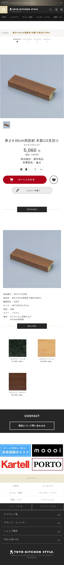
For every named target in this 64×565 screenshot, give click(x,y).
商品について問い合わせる (32, 425)
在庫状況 (28, 162)
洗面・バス (58, 17)
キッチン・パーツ (43, 17)
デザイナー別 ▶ (48, 506)
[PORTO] (47, 470)
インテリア (14, 17)
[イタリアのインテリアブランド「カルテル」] (15, 470)
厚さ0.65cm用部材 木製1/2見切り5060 (31, 33)
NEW (4, 17)
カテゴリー (32, 478)
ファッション (47, 499)
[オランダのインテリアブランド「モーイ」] (47, 456)
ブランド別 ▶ (16, 506)
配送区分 (7, 302)
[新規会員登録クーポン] (15, 456)
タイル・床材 (27, 17)
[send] (54, 180)
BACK (6, 33)
